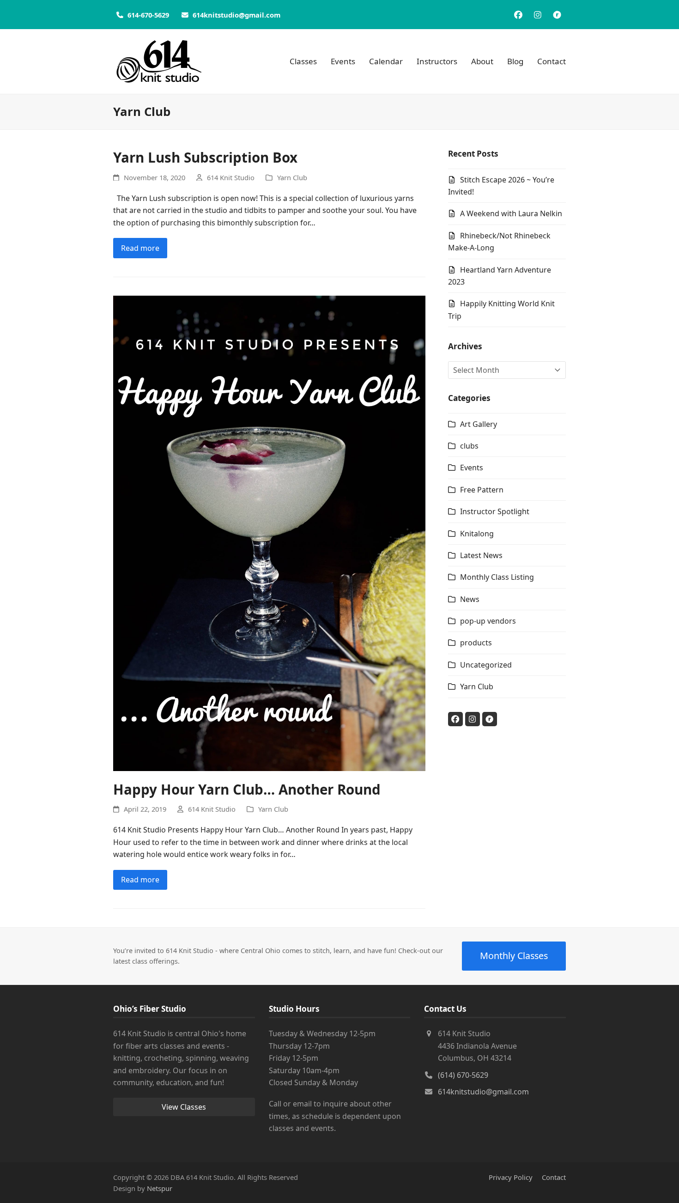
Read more (140, 248)
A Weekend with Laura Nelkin (511, 213)
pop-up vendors (488, 621)
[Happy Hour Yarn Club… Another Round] (269, 532)
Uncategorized (486, 665)
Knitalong (477, 534)
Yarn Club (292, 177)
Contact (554, 1177)
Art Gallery (478, 424)
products (476, 643)
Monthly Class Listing (497, 577)
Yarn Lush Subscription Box (205, 157)
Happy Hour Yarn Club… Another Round (247, 789)
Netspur (159, 1188)
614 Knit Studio (231, 177)
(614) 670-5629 (463, 1075)
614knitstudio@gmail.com (483, 1092)
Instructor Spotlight (494, 511)
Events (471, 467)
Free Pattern (481, 490)
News (469, 599)
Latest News (481, 555)
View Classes (184, 1107)
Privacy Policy (511, 1177)
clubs (469, 446)
